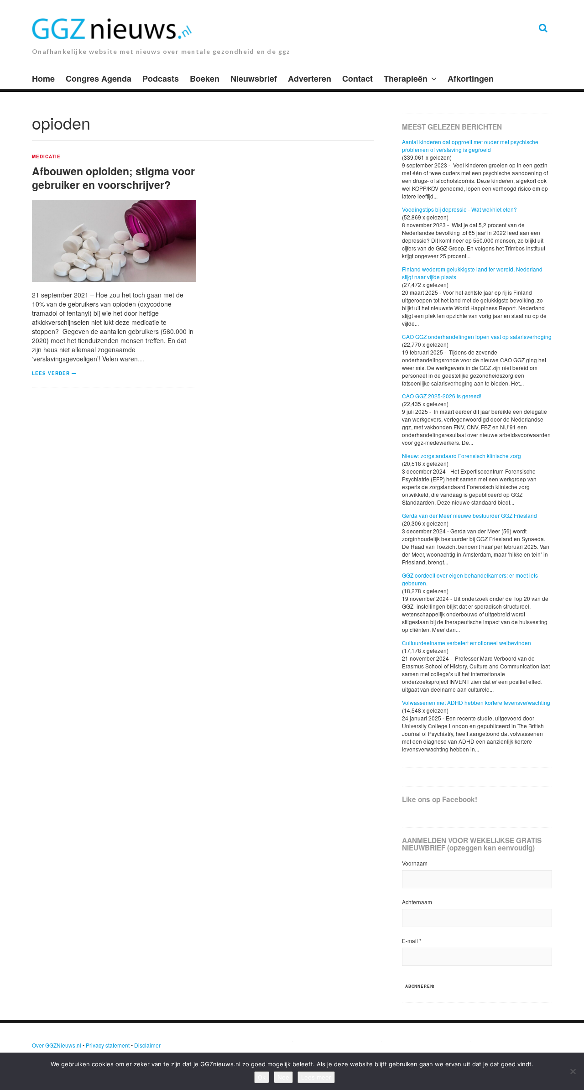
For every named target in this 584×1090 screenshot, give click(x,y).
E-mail (412, 940)
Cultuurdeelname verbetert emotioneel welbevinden (466, 643)
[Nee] (572, 1071)
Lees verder (51, 373)
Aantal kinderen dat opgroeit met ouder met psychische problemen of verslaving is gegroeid (470, 145)
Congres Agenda (98, 78)
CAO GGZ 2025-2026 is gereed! (441, 396)
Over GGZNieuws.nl (56, 1045)
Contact (357, 78)
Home (43, 78)
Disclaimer (147, 1045)
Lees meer (316, 1077)
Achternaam (417, 902)
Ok (262, 1077)
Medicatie (46, 157)
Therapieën (406, 78)
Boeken (204, 78)
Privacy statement (108, 1045)
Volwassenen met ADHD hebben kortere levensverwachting (476, 702)
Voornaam (415, 863)
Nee (283, 1077)
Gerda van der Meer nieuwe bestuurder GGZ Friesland (469, 515)
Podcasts (160, 78)
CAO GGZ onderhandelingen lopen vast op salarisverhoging (477, 336)
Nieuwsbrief (253, 78)
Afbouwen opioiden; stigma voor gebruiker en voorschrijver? (113, 177)
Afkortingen (471, 78)
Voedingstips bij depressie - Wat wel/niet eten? (459, 209)
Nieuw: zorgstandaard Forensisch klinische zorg (461, 455)
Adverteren (309, 78)
